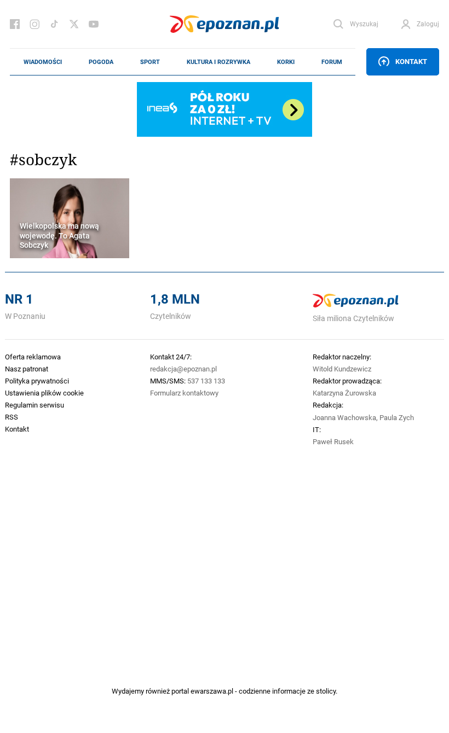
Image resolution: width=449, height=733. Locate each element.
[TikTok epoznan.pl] (54, 24)
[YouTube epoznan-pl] (94, 24)
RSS (11, 416)
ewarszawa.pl (212, 691)
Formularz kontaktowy (184, 392)
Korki (286, 62)
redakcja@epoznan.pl (183, 368)
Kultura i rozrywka (218, 62)
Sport (150, 62)
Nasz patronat (26, 368)
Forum (331, 62)
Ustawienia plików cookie (44, 392)
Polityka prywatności (37, 380)
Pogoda (101, 62)
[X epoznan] (74, 24)
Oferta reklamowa (33, 356)
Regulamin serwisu (34, 404)
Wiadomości (43, 62)
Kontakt (411, 61)
